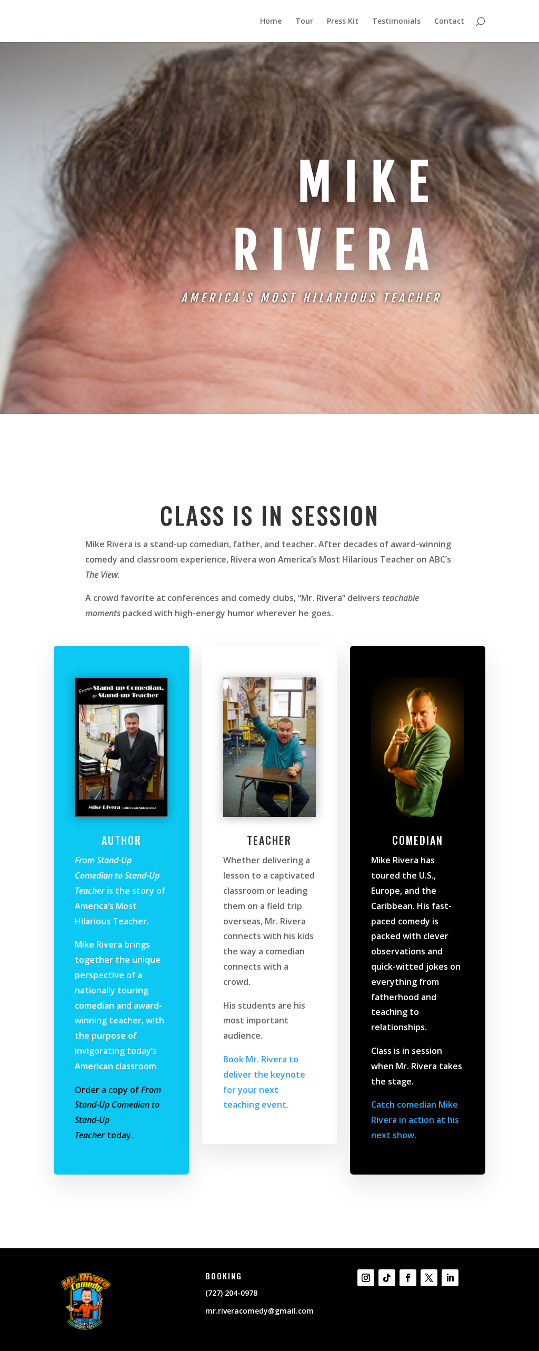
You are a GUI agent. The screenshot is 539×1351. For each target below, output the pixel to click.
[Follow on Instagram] (365, 1277)
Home (271, 21)
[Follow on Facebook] (408, 1277)
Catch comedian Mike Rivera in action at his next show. (415, 1120)
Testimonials (396, 21)
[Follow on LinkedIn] (450, 1277)
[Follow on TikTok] (386, 1277)
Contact (449, 21)
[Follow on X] (429, 1277)
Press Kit (342, 21)
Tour (304, 21)
